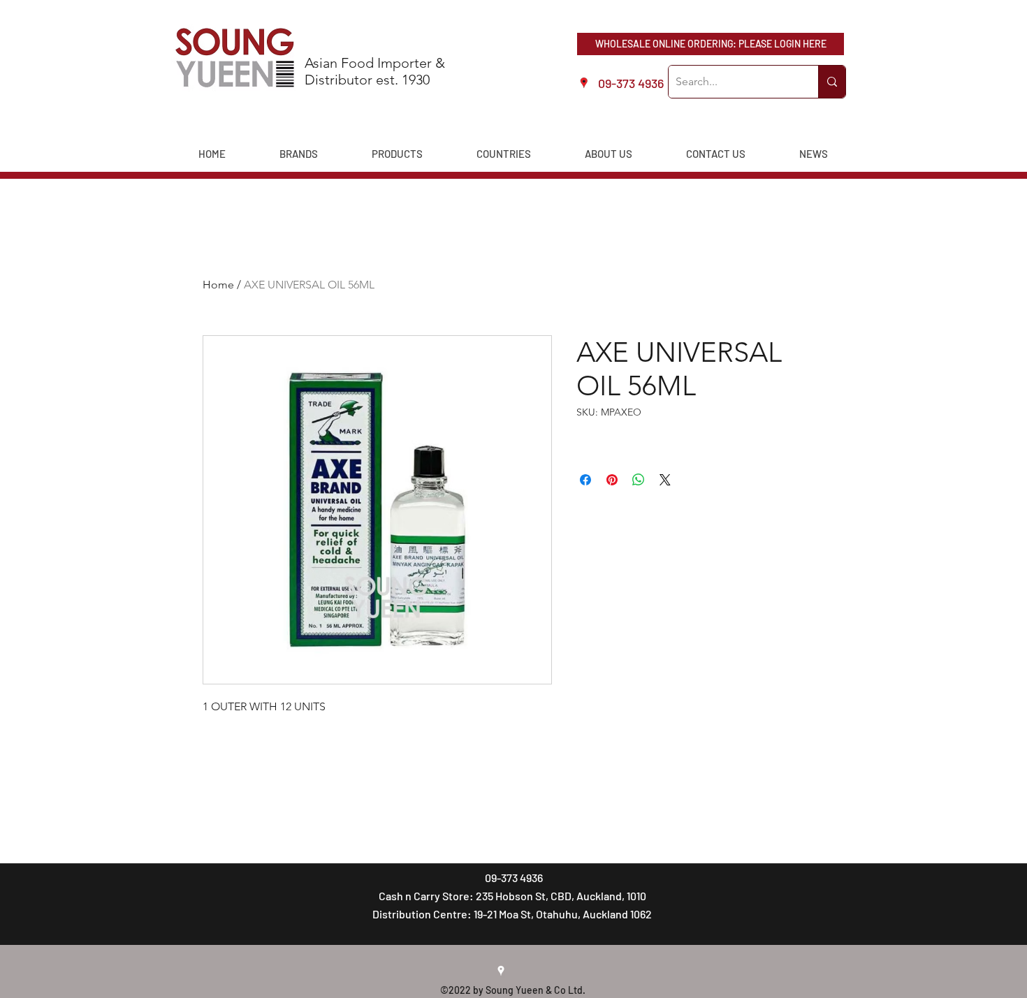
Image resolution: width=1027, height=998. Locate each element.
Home (218, 284)
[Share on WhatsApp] (638, 479)
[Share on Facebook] (585, 479)
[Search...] (831, 82)
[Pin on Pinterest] (612, 479)
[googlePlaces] (501, 971)
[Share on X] (665, 479)
